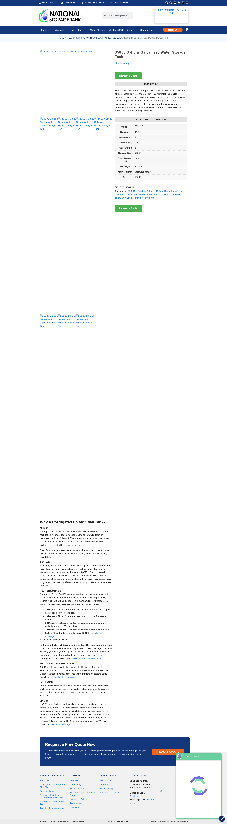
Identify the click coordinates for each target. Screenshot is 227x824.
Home (61, 38)
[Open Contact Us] (153, 30)
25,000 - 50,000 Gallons (141, 191)
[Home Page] (60, 15)
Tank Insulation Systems (52, 808)
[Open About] (135, 30)
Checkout (104, 784)
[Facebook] (166, 2)
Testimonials (76, 803)
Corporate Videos (78, 799)
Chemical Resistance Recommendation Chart (51, 796)
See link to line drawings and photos (89, 658)
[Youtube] (175, 2)
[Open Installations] (85, 30)
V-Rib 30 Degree (95, 38)
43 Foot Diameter (113, 38)
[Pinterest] (187, 2)
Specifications (47, 791)
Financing (74, 807)
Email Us (134, 796)
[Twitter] (170, 2)
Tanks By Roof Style (75, 38)
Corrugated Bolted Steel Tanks (142, 194)
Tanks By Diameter (170, 194)
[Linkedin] (183, 2)
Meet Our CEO (77, 788)
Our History (75, 784)
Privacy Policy (106, 788)
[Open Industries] (66, 30)
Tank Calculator (47, 780)
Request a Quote (128, 75)
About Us (74, 780)
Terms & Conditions (109, 792)
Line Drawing (122, 63)
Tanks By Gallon (123, 197)
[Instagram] (179, 2)
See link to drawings (64, 677)
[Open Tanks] (49, 30)
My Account (106, 780)
